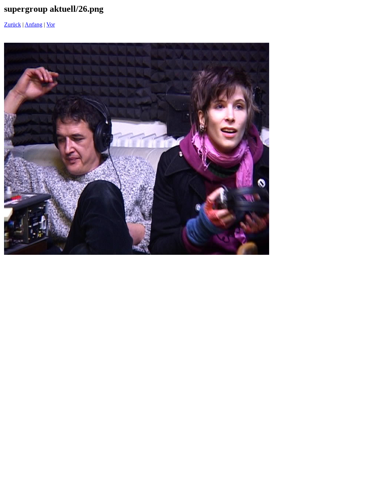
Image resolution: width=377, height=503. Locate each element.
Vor (50, 24)
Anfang (33, 24)
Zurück (12, 24)
